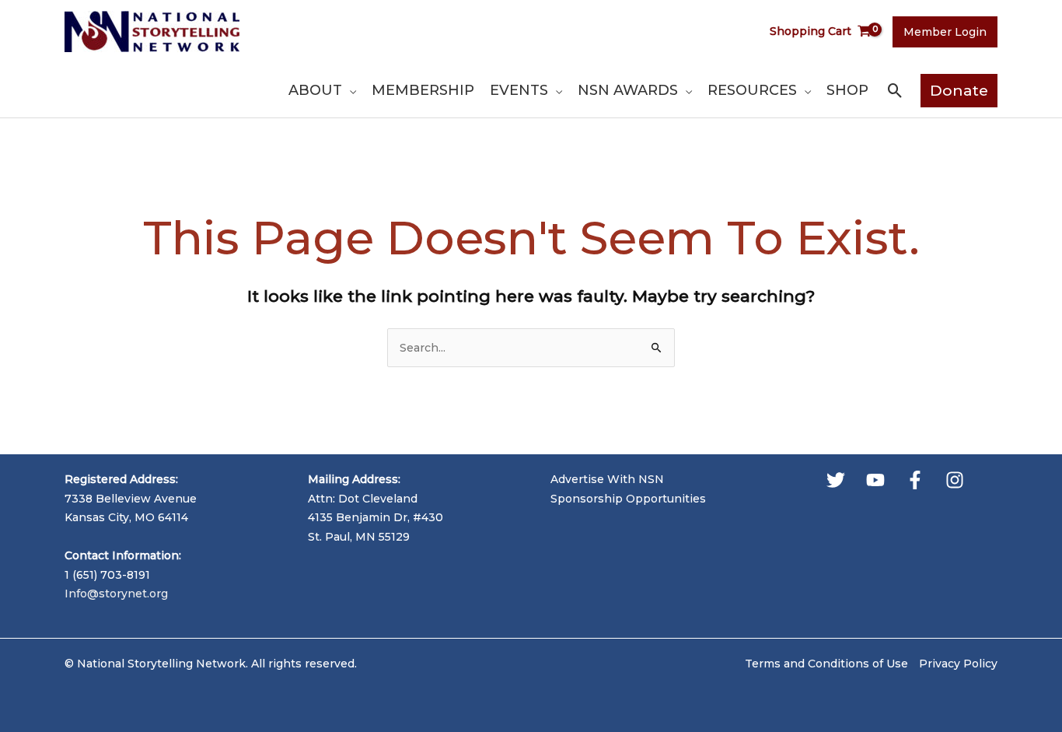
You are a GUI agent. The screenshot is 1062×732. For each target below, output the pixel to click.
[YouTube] (875, 480)
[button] (349, 90)
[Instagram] (954, 480)
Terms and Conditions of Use (826, 664)
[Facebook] (915, 480)
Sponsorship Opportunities (628, 499)
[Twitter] (835, 480)
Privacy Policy (958, 664)
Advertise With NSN (607, 479)
